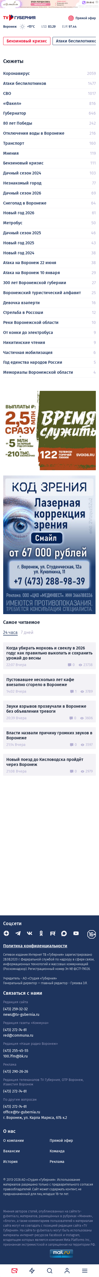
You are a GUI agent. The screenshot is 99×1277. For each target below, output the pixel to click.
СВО (7, 93)
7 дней (27, 632)
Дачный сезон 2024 (22, 173)
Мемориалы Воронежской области (38, 372)
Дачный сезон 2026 (22, 193)
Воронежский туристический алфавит (42, 292)
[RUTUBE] (53, 934)
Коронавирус (16, 73)
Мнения (11, 153)
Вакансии (11, 1151)
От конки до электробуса (28, 332)
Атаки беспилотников (24, 83)
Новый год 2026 (18, 212)
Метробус (12, 222)
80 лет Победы (17, 123)
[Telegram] (18, 934)
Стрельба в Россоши (23, 312)
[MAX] (64, 934)
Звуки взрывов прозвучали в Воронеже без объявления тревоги (46, 709)
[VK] (29, 934)
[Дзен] (6, 934)
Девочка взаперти (21, 302)
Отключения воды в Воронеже (33, 133)
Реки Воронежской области (31, 322)
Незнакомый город (22, 183)
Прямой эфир (86, 18)
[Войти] (67, 1271)
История (10, 1161)
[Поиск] (49, 1271)
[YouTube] (76, 934)
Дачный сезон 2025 (22, 232)
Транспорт (13, 143)
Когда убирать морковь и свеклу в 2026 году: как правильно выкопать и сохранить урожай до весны (49, 653)
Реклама (57, 1161)
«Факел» (12, 103)
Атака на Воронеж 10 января (31, 272)
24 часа (10, 632)
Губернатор (14, 113)
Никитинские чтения (24, 342)
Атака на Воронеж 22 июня (29, 262)
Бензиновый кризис (27, 40)
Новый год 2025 (18, 242)
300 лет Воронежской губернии (34, 282)
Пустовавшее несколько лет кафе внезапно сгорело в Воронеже (40, 682)
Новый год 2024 (18, 252)
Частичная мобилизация (28, 352)
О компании (13, 1140)
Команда (57, 1151)
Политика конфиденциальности (35, 945)
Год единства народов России (32, 362)
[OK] (41, 934)
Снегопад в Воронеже (24, 203)
